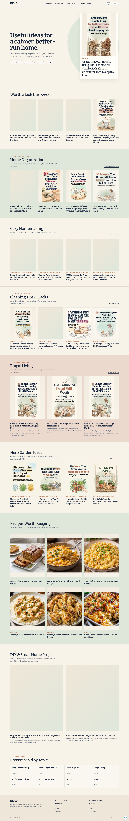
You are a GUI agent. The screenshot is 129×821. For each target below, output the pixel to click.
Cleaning (67, 3)
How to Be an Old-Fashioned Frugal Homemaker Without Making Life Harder (25, 425)
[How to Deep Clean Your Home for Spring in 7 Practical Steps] (50, 323)
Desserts (91, 809)
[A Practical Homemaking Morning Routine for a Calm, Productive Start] (106, 255)
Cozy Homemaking (30, 62)
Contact (117, 818)
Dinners (91, 806)
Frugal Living (75, 3)
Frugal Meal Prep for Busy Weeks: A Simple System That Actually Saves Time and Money (106, 138)
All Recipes (92, 803)
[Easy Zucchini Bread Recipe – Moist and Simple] (27, 555)
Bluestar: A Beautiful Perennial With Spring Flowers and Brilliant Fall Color (20, 502)
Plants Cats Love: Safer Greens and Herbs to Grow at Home (105, 501)
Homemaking (49, 3)
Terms (105, 818)
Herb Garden (92, 811)
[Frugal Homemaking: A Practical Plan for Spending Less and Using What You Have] (36, 698)
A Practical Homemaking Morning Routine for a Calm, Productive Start (105, 277)
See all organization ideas (111, 166)
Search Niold (108, 3)
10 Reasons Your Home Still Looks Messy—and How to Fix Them (105, 208)
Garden (89, 3)
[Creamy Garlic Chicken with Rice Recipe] (27, 608)
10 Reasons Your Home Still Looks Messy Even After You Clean (50, 208)
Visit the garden (114, 459)
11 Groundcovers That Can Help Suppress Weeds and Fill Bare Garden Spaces (50, 501)
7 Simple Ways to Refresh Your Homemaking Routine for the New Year (50, 277)
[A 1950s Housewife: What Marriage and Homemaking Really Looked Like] (78, 255)
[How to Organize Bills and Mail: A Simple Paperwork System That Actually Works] (78, 186)
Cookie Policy (99, 818)
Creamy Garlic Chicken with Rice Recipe (27, 635)
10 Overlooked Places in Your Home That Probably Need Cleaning (78, 137)
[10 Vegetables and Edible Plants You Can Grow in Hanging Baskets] (78, 479)
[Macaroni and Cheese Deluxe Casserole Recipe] (64, 555)
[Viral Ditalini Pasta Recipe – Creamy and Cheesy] (101, 555)
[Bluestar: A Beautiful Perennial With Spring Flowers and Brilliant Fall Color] (23, 479)
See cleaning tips (114, 303)
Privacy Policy (90, 818)
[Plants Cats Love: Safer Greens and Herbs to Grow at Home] (106, 479)
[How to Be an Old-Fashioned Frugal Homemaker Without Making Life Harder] (27, 397)
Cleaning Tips (41, 62)
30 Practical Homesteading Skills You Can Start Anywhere (90, 735)
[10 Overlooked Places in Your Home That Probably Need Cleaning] (78, 115)
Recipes (83, 3)
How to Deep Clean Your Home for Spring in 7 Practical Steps (50, 346)
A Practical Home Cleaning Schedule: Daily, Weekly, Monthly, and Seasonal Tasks (22, 346)
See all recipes (115, 530)
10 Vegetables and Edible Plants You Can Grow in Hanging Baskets (76, 501)
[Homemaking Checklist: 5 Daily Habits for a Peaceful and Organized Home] (50, 115)
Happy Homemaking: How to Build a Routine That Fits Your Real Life (22, 137)
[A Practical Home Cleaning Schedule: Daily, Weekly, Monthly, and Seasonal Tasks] (23, 323)
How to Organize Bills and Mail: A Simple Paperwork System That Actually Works (78, 208)
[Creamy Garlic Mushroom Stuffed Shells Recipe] (64, 608)
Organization (59, 3)
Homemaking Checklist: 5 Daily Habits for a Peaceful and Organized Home (49, 137)
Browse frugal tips (113, 372)
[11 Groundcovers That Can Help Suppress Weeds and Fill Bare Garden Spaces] (50, 479)
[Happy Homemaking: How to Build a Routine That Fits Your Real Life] (23, 115)
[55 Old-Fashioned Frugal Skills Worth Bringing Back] (64, 397)
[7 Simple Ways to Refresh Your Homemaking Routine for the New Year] (50, 255)
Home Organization (16, 62)
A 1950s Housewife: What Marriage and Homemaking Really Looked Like (78, 277)
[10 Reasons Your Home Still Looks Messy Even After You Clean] (50, 186)
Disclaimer (111, 818)
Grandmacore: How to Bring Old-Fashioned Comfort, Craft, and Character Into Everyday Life (98, 68)
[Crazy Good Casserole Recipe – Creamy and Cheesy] (101, 608)
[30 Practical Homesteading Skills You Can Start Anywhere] (92, 698)
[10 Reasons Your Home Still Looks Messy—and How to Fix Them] (106, 186)
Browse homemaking (113, 235)
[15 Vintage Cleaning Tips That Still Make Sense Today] (106, 323)
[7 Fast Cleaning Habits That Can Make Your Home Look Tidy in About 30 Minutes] (78, 323)
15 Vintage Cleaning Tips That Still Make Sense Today (106, 345)
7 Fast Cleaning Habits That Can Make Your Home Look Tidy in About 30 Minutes (77, 346)
